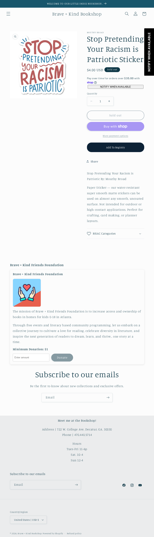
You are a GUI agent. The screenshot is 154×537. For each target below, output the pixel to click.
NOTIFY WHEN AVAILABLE (115, 86)
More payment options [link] (115, 135)
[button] (8, 14)
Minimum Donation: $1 (30, 349)
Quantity (92, 93)
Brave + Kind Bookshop (30, 533)
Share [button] (94, 161)
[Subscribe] (108, 397)
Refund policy (74, 533)
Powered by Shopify (53, 533)
